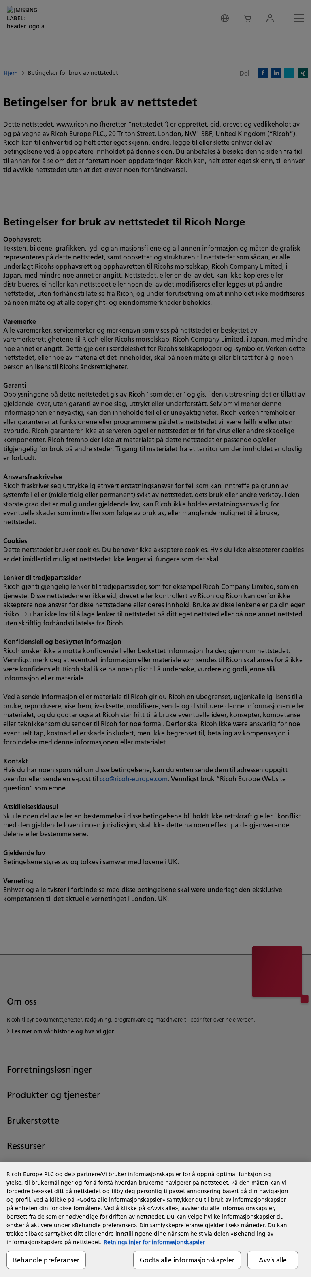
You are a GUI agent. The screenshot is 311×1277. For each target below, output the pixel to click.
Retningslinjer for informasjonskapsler (154, 1242)
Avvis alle (273, 1260)
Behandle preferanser (46, 1260)
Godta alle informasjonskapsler (187, 1260)
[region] (155, 1219)
